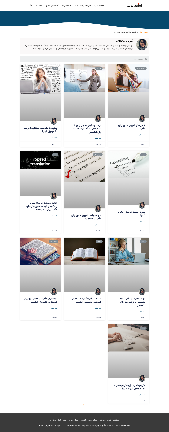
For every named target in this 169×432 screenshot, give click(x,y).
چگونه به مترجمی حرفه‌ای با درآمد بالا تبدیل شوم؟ (40, 129)
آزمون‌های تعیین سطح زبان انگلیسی (131, 126)
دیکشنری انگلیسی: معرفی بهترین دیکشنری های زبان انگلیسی (40, 300)
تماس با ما (62, 420)
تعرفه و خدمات (105, 420)
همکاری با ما (73, 420)
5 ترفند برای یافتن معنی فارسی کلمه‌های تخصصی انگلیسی (86, 300)
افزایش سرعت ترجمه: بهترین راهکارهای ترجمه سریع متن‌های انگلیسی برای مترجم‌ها (41, 206)
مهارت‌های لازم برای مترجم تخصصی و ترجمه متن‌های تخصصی (132, 302)
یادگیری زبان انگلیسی (89, 420)
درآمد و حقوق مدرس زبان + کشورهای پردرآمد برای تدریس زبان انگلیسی (86, 128)
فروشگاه (116, 420)
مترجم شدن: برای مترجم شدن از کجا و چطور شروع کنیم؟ (129, 386)
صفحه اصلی (143, 32)
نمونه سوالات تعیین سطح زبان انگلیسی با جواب (86, 217)
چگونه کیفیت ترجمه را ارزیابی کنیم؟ (131, 213)
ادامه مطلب (142, 135)
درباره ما (53, 420)
